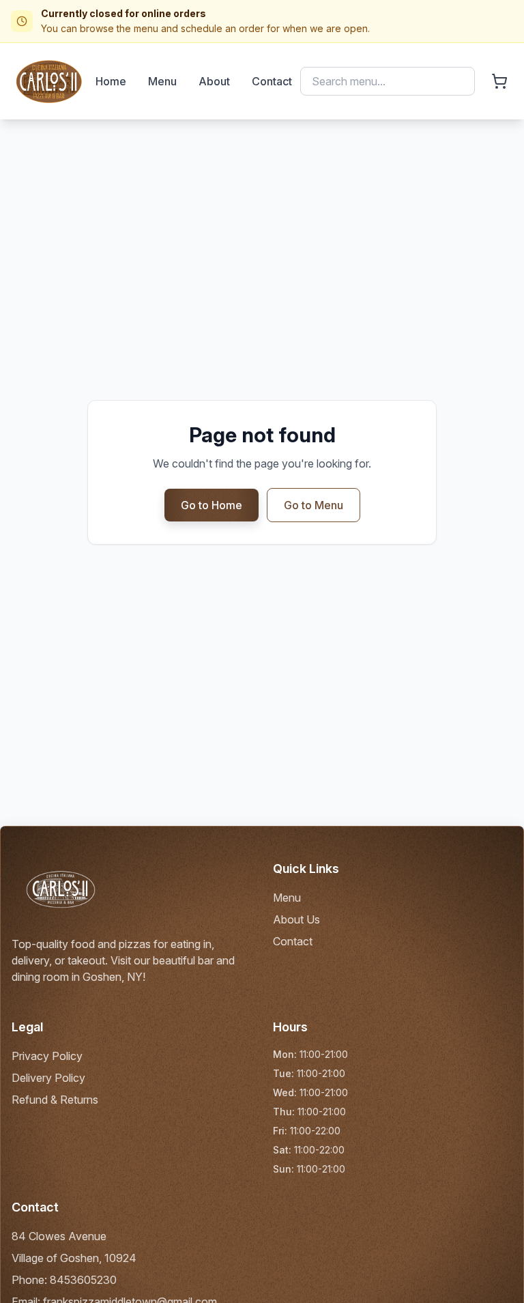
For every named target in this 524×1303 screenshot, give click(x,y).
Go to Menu (313, 505)
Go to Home (211, 505)
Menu (162, 81)
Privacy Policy (47, 1056)
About (214, 81)
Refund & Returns (55, 1099)
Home (111, 81)
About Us (296, 919)
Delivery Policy (48, 1078)
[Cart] (499, 81)
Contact (272, 81)
